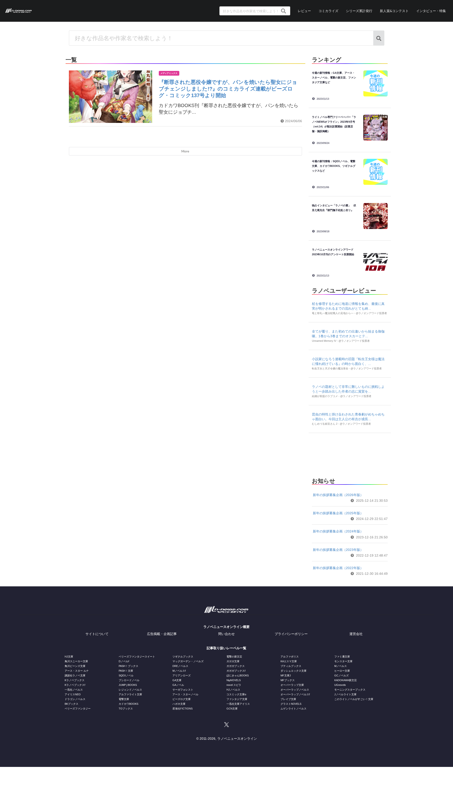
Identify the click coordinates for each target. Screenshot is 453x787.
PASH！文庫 (126, 670)
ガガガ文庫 (232, 661)
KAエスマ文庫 (289, 661)
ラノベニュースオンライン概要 (226, 627)
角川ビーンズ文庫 (75, 666)
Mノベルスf (179, 670)
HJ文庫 (69, 656)
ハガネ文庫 (178, 703)
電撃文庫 (124, 699)
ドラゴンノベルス (75, 699)
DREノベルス (180, 666)
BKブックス (71, 703)
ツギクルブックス (182, 656)
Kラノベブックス (74, 680)
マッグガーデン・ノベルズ (188, 661)
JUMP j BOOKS (128, 684)
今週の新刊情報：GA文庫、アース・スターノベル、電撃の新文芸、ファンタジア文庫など (334, 77)
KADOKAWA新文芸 (345, 680)
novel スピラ (233, 684)
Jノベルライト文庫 (345, 694)
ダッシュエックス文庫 (293, 670)
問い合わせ (226, 634)
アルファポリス (290, 656)
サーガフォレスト (182, 689)
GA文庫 (176, 680)
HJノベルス (233, 689)
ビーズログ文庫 (181, 699)
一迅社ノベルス (74, 689)
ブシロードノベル (129, 680)
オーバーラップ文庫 (292, 684)
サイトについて (97, 634)
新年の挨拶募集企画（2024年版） (338, 531)
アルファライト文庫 (130, 694)
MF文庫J (286, 675)
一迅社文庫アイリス (238, 703)
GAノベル (178, 684)
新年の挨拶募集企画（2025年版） (338, 513)
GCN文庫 (232, 708)
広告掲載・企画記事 (162, 634)
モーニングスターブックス (349, 689)
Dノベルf (124, 661)
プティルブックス (291, 666)
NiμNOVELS (233, 680)
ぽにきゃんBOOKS (237, 675)
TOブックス (126, 708)
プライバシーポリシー (291, 634)
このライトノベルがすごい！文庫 (353, 699)
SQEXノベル (126, 675)
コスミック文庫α (236, 694)
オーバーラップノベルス (295, 689)
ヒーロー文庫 (342, 670)
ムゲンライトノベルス (293, 708)
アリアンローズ (181, 675)
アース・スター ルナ (77, 670)
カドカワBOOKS (128, 703)
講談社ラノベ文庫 (75, 675)
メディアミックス (168, 73)
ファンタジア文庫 (236, 699)
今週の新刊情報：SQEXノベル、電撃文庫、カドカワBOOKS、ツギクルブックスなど (333, 166)
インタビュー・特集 (431, 11)
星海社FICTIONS (182, 708)
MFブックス (288, 680)
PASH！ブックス (128, 666)
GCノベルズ (341, 675)
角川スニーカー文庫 (76, 661)
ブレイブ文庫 (288, 699)
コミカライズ (328, 11)
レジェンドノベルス (130, 689)
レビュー (304, 11)
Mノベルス (340, 666)
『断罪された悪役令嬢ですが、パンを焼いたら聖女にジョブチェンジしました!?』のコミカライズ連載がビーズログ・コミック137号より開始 (228, 88)
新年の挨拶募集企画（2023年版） (338, 550)
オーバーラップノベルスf (295, 694)
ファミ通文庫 (342, 656)
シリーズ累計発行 (359, 11)
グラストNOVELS (291, 703)
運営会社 (356, 634)
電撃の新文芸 (234, 656)
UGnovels (340, 684)
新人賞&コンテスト (394, 11)
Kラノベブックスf (75, 684)
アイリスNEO (73, 694)
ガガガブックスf (235, 670)
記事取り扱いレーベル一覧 (226, 648)
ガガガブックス (235, 666)
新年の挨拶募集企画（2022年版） (338, 568)
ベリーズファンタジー (78, 708)
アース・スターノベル (185, 694)
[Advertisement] (349, 453)
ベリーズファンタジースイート (137, 656)
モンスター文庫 (343, 661)
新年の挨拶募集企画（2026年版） (338, 495)
